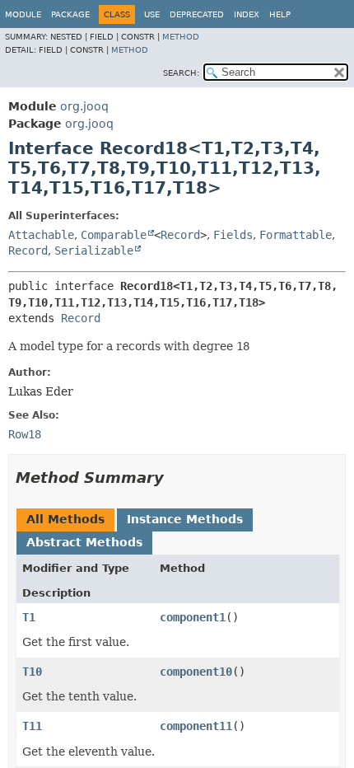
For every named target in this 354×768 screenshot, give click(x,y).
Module (23, 14)
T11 (32, 726)
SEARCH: (181, 72)
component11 (196, 726)
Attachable (41, 234)
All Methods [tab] (65, 519)
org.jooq (84, 106)
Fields (233, 234)
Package (70, 14)
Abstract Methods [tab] (84, 542)
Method (180, 36)
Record (180, 234)
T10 (32, 671)
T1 (28, 617)
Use (152, 14)
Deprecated (197, 14)
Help (280, 14)
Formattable (295, 234)
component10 (196, 671)
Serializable (93, 250)
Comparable (114, 234)
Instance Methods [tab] (185, 519)
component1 (193, 617)
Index (246, 14)
